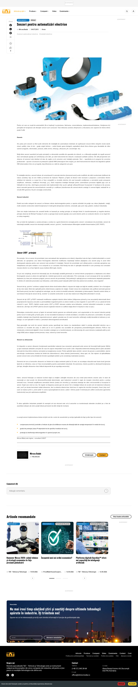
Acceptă (132, 684)
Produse (87, 653)
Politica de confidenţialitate (75, 656)
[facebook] (10, 25)
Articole (78, 653)
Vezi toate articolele (121, 517)
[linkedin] (10, 29)
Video (104, 653)
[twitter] (10, 33)
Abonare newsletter (54, 637)
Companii (96, 653)
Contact (102, 455)
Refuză (121, 684)
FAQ (117, 656)
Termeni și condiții (92, 656)
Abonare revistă (126, 656)
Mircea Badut (35, 453)
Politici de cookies (107, 656)
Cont (129, 653)
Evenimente (113, 653)
